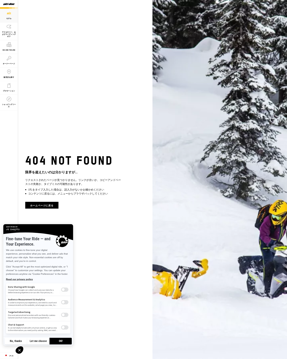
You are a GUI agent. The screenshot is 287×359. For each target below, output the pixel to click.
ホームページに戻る (42, 205)
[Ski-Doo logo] (9, 4)
